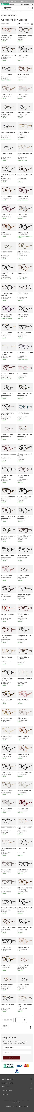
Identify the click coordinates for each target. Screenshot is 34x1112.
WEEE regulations (7, 1090)
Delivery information (7, 1079)
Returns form (5, 1086)
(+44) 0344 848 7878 (26, 4)
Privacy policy (20, 1100)
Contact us (5, 1094)
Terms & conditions (9, 1100)
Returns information (7, 1083)
